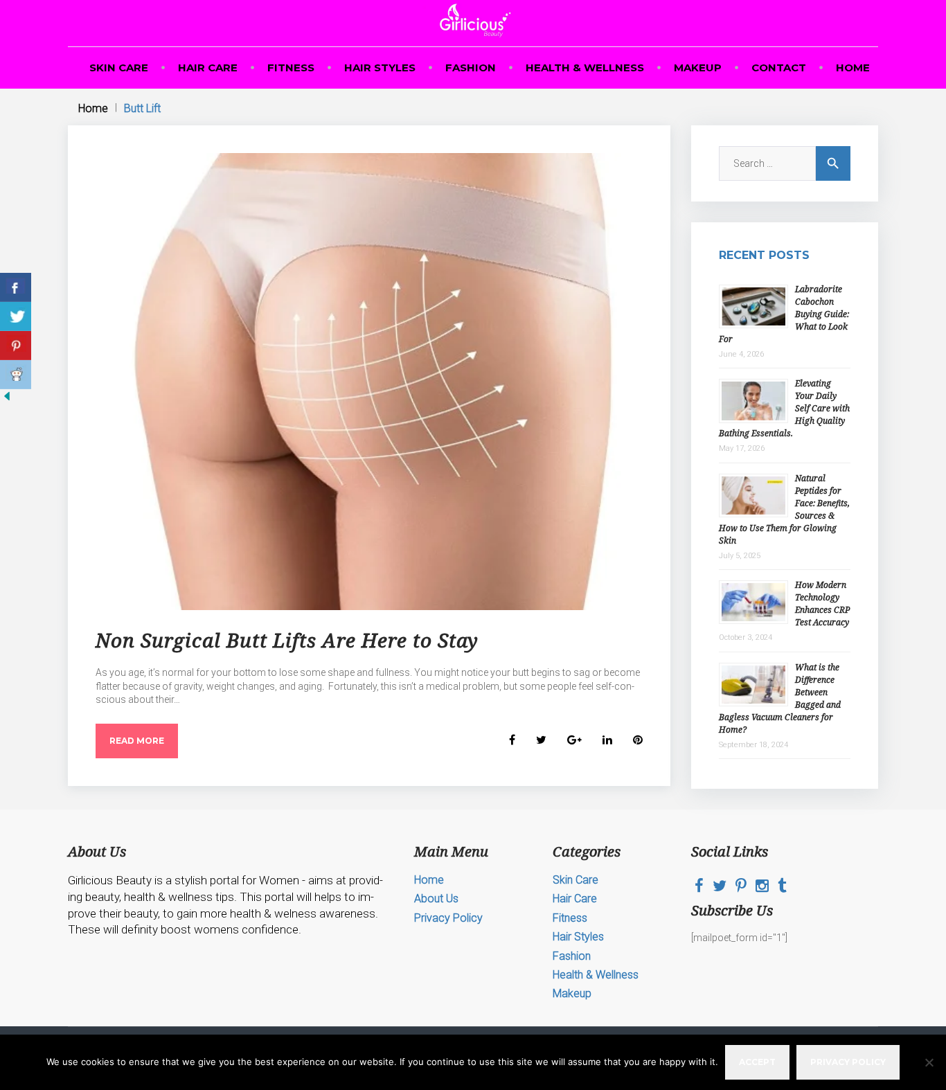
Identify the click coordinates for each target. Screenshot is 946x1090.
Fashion (470, 67)
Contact (778, 67)
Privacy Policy (448, 917)
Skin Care (118, 67)
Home (853, 67)
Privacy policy (848, 1062)
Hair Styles (380, 67)
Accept (757, 1062)
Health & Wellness (585, 67)
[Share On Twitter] (15, 316)
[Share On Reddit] (15, 374)
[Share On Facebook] (15, 287)
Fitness (290, 67)
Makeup (698, 67)
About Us (436, 898)
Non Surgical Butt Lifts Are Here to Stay (287, 640)
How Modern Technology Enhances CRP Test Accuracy (822, 603)
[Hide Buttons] (7, 399)
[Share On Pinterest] (15, 345)
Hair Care (208, 67)
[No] (929, 1062)
